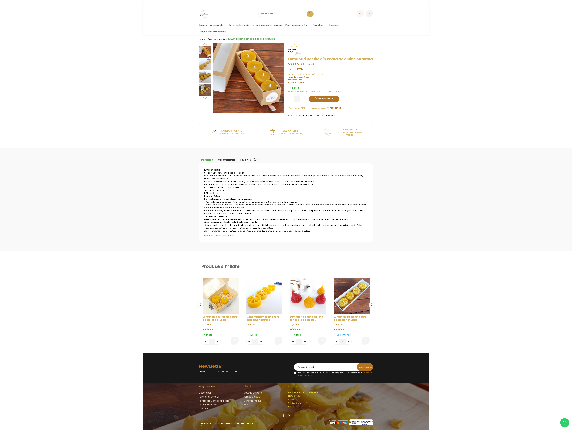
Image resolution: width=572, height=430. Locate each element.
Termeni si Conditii (209, 396)
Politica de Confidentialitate (214, 400)
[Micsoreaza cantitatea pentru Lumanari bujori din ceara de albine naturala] (337, 342)
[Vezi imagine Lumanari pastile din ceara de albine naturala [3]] (205, 90)
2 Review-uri (307, 64)
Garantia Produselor (254, 400)
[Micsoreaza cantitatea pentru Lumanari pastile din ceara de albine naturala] (291, 99)
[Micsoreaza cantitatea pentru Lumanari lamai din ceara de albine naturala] (249, 342)
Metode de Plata (253, 392)
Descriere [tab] (207, 159)
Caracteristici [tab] (226, 159)
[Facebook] (283, 415)
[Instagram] (288, 415)
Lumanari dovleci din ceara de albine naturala (220, 318)
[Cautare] (310, 14)
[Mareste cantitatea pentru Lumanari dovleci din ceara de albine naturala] (218, 342)
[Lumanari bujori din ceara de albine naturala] (352, 296)
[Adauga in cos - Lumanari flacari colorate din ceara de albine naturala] (322, 341)
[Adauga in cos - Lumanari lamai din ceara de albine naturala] (278, 341)
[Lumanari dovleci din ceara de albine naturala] (221, 296)
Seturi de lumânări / (217, 39)
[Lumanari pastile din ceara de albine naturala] (248, 78)
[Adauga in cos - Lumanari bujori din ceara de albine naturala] (366, 341)
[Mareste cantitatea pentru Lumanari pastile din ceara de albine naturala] (303, 99)
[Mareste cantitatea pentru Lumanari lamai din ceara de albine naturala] (261, 342)
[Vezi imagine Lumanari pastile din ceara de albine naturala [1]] (205, 64)
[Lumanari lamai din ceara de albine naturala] (264, 296)
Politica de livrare (208, 404)
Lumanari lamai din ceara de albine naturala (262, 318)
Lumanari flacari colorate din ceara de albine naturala (306, 318)
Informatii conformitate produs (219, 235)
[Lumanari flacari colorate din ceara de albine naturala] (308, 296)
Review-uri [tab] (249, 159)
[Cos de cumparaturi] (369, 13)
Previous (205, 44)
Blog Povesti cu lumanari (212, 31)
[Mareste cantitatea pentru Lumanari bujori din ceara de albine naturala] (349, 342)
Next (205, 97)
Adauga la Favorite (301, 115)
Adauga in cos (325, 98)
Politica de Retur (252, 396)
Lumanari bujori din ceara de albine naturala (350, 318)
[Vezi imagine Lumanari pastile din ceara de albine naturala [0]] (205, 52)
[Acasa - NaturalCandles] (217, 14)
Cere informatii (327, 115)
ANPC (247, 404)
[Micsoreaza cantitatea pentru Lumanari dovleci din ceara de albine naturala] (206, 342)
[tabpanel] (248, 78)
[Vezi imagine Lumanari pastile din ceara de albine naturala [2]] (205, 77)
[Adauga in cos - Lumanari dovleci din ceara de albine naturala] (235, 341)
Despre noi (205, 392)
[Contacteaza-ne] (360, 13)
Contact (203, 408)
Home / (203, 39)
